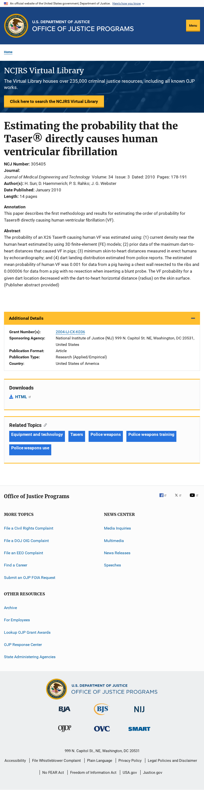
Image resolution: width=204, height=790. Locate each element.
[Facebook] (164, 498)
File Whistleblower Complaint (56, 760)
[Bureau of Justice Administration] (64, 713)
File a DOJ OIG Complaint (26, 540)
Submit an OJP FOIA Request (29, 577)
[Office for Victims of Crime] (102, 732)
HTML (21, 396)
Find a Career (15, 565)
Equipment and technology (37, 434)
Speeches (112, 565)
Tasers (76, 434)
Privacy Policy (130, 760)
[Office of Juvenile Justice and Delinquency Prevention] (64, 733)
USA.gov (130, 772)
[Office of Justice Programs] (16, 25)
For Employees (17, 620)
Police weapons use (30, 447)
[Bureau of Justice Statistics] (102, 716)
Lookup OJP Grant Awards (27, 632)
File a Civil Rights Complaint (28, 528)
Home (8, 52)
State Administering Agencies (29, 656)
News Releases (117, 553)
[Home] (83, 25)
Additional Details (26, 318)
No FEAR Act (53, 772)
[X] (179, 498)
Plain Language (99, 760)
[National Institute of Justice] (139, 713)
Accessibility (15, 760)
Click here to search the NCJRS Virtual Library (54, 101)
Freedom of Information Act (93, 772)
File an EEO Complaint (23, 553)
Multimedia (114, 540)
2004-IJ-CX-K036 (70, 331)
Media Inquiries (117, 528)
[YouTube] (194, 498)
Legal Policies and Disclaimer (172, 760)
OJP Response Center (23, 644)
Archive (10, 607)
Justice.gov (152, 772)
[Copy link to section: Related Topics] (44, 424)
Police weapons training (151, 434)
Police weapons (106, 434)
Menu (193, 25)
